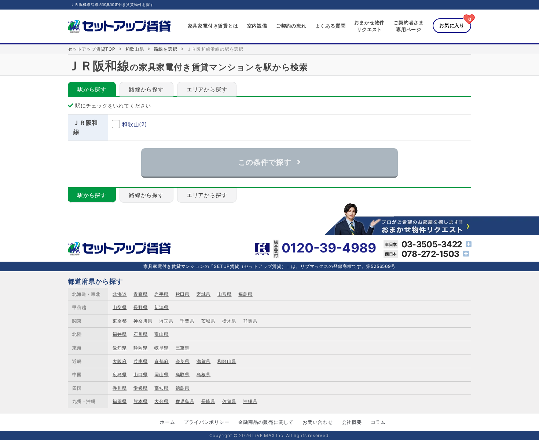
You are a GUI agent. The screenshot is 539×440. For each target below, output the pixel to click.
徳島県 (183, 388)
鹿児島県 (185, 401)
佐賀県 (229, 401)
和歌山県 (134, 49)
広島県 (119, 374)
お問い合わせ (317, 422)
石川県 (140, 334)
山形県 (224, 294)
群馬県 (250, 321)
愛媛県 (140, 388)
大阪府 (119, 361)
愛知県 (119, 347)
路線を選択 (165, 49)
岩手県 (161, 294)
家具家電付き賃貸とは (213, 26)
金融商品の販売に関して (266, 422)
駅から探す (91, 89)
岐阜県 (161, 347)
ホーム (167, 422)
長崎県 (208, 401)
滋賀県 (203, 361)
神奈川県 (142, 321)
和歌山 (134, 124)
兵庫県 (140, 361)
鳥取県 (183, 374)
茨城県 (208, 321)
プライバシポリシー (206, 422)
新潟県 (161, 307)
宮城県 (203, 294)
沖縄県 (250, 401)
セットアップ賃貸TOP (91, 49)
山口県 (140, 374)
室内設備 (257, 26)
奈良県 (183, 361)
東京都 (119, 321)
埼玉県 (166, 321)
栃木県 (229, 321)
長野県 (140, 307)
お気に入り (452, 25)
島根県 (203, 374)
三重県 (183, 347)
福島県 (245, 294)
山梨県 (119, 307)
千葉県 (187, 321)
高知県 (161, 388)
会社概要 (352, 422)
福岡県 (119, 401)
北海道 (119, 294)
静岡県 (140, 347)
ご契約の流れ (291, 26)
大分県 (161, 401)
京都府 (161, 361)
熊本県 (140, 401)
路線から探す (146, 89)
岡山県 (161, 374)
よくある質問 (330, 26)
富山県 (161, 334)
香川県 (119, 388)
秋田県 (183, 294)
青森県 (140, 294)
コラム (378, 422)
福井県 (119, 334)
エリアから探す (207, 89)
